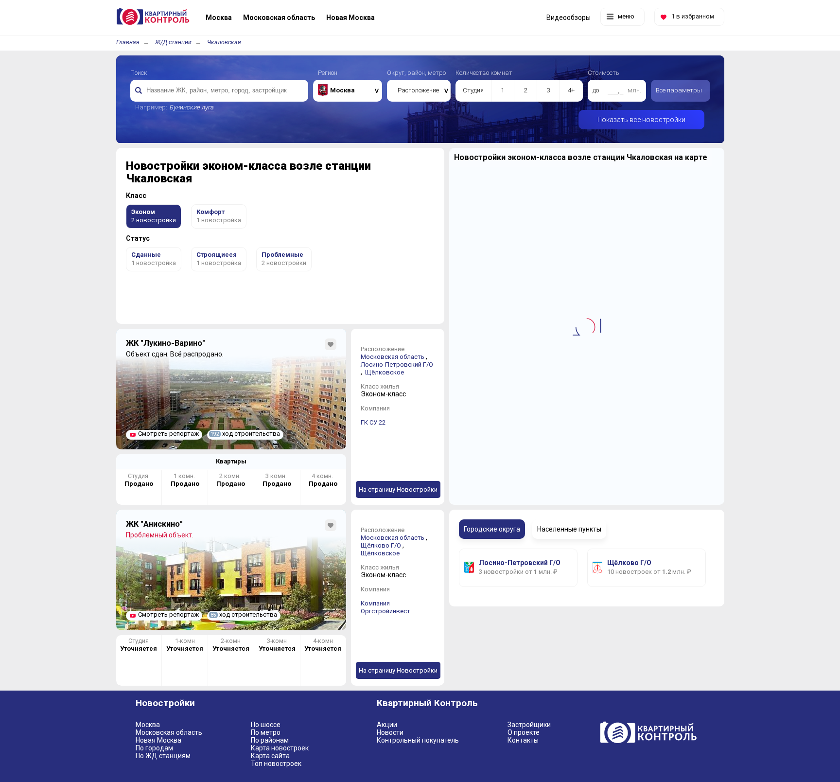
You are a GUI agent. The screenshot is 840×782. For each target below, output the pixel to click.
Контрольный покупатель (418, 740)
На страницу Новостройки (398, 489)
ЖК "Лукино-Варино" (165, 343)
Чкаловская (224, 42)
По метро (265, 732)
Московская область (392, 356)
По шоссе (265, 725)
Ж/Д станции (173, 42)
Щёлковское (384, 372)
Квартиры (231, 461)
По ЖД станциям (163, 756)
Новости (390, 732)
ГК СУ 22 (373, 422)
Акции (387, 725)
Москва (148, 725)
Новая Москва (158, 740)
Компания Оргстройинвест (385, 607)
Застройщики (529, 725)
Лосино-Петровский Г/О (397, 364)
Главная (128, 42)
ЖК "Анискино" (154, 524)
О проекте (524, 732)
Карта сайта (270, 756)
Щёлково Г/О (381, 545)
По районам (270, 740)
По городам (154, 748)
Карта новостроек (280, 748)
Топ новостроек (276, 763)
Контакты (523, 740)
